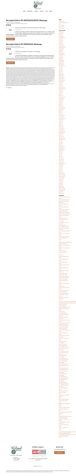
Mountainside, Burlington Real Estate (48, 74)
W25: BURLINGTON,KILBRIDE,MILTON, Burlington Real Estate (27, 83)
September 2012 (62, 139)
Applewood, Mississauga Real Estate (33, 67)
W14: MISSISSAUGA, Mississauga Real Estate (16, 47)
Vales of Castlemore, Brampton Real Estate (43, 78)
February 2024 (61, 53)
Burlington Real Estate (48, 68)
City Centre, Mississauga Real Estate (43, 69)
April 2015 (61, 112)
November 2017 (62, 87)
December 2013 (62, 131)
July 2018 (61, 82)
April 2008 (61, 191)
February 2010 (61, 173)
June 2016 (61, 102)
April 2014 (61, 125)
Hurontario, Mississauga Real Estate (42, 72)
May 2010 (61, 169)
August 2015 (61, 109)
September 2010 (62, 163)
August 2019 (61, 78)
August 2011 (61, 150)
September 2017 (62, 88)
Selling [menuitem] (41, 11)
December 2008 (62, 189)
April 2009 (61, 184)
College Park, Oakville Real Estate (14, 70)
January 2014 (61, 129)
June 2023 (61, 57)
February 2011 (61, 159)
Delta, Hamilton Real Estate (23, 70)
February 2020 (61, 77)
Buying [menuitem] (36, 11)
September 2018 (62, 80)
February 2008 (61, 193)
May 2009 (61, 183)
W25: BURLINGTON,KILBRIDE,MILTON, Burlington (65, 412)
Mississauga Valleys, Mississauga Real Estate (27, 74)
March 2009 (61, 186)
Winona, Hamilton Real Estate (21, 84)
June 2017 (61, 92)
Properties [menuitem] (29, 11)
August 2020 (61, 74)
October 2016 (61, 98)
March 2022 (61, 64)
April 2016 (61, 105)
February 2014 (61, 128)
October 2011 (61, 148)
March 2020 (61, 75)
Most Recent (61, 32)
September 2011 (62, 149)
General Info (38, 71)
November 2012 (62, 138)
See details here (18, 29)
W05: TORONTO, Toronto (63, 347)
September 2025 (62, 37)
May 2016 (61, 104)
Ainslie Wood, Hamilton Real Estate (14, 67)
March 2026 (61, 36)
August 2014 (61, 119)
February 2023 (61, 60)
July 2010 (61, 166)
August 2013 (61, 133)
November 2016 (62, 97)
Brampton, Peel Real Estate (23, 68)
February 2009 (61, 187)
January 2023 (61, 61)
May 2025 (61, 41)
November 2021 (62, 65)
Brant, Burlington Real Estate (31, 68)
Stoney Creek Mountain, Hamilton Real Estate (32, 77)
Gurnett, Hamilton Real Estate (14, 72)
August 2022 (61, 63)
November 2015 (62, 108)
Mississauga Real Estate (16, 74)
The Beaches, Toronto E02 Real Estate (13, 78)
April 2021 (61, 71)
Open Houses (61, 26)
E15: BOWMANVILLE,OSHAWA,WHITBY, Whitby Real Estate (43, 70)
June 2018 (61, 84)
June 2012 (61, 142)
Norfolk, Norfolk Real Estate (48, 75)
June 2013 (61, 135)
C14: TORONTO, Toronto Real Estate (20, 69)
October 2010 (61, 162)
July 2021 (61, 67)
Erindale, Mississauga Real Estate (18, 71)
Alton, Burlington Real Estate (23, 67)
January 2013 (61, 136)
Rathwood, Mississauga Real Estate (37, 76)
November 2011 (62, 146)
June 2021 (61, 68)
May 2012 (61, 143)
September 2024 (62, 47)
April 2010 (61, 170)
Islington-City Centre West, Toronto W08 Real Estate (16, 73)
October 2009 (61, 177)
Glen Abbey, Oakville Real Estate (44, 71)
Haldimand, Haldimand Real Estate (23, 72)
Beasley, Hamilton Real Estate (42, 67)
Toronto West (35, 78)
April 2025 (61, 43)
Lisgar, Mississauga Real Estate (43, 73)
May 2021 (61, 70)
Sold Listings (61, 28)
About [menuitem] (50, 11)
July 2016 (61, 101)
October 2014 (61, 116)
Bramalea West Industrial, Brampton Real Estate (12, 68)
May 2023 (61, 58)
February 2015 (61, 115)
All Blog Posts (61, 21)
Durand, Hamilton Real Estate (31, 70)
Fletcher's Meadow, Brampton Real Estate (28, 71)
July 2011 (61, 152)
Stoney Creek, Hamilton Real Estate (43, 77)
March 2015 (61, 114)
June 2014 (61, 122)
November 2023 (62, 54)
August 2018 (61, 81)
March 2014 (61, 126)
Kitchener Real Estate (27, 73)
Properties (30, 76)
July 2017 (61, 91)
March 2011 (61, 157)
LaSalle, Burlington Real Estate (34, 73)
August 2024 (61, 48)
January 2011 (61, 160)
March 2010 (61, 172)
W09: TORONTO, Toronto (63, 351)
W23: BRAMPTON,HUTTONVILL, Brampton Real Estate (64, 399)
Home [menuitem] (24, 11)
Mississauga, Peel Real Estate (38, 74)
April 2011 (61, 156)
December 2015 (62, 107)
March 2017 (61, 95)
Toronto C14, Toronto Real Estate (23, 78)
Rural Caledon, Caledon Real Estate (47, 76)
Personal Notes (14, 76)
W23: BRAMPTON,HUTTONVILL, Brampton (64, 395)
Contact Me (59, 452)
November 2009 (62, 176)
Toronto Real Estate (30, 78)
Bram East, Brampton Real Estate (51, 67)
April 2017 (61, 94)
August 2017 (61, 90)
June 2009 (61, 181)
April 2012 (61, 145)
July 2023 (61, 56)
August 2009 (61, 179)
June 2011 (61, 153)
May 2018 (61, 85)
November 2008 (62, 190)
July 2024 (61, 50)
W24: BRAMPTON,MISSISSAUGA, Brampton (25, 82)
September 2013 (62, 132)
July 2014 (61, 121)
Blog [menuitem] (47, 11)
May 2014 (61, 124)
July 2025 (61, 39)
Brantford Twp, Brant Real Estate (40, 68)
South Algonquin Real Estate (64, 322)
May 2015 (61, 111)
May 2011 (61, 155)
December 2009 (62, 174)
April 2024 (61, 51)
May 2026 (61, 34)
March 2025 (61, 44)
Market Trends (50, 73)
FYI (35, 71)
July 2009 (61, 180)
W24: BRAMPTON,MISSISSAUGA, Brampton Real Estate (39, 82)
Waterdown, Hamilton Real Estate (40, 83)
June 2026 (61, 33)
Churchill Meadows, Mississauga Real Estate (31, 69)
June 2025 (61, 40)
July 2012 (61, 140)
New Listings (61, 25)
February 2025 (61, 46)
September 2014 (62, 118)
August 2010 (61, 165)
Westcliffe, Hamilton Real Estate (12, 84)
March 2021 (61, 73)
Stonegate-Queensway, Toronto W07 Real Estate (18, 77)
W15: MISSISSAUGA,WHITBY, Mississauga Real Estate (18, 23)
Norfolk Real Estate (41, 75)
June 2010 (61, 167)
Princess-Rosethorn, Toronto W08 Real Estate (23, 76)
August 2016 (61, 99)
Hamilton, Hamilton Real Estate (32, 72)
